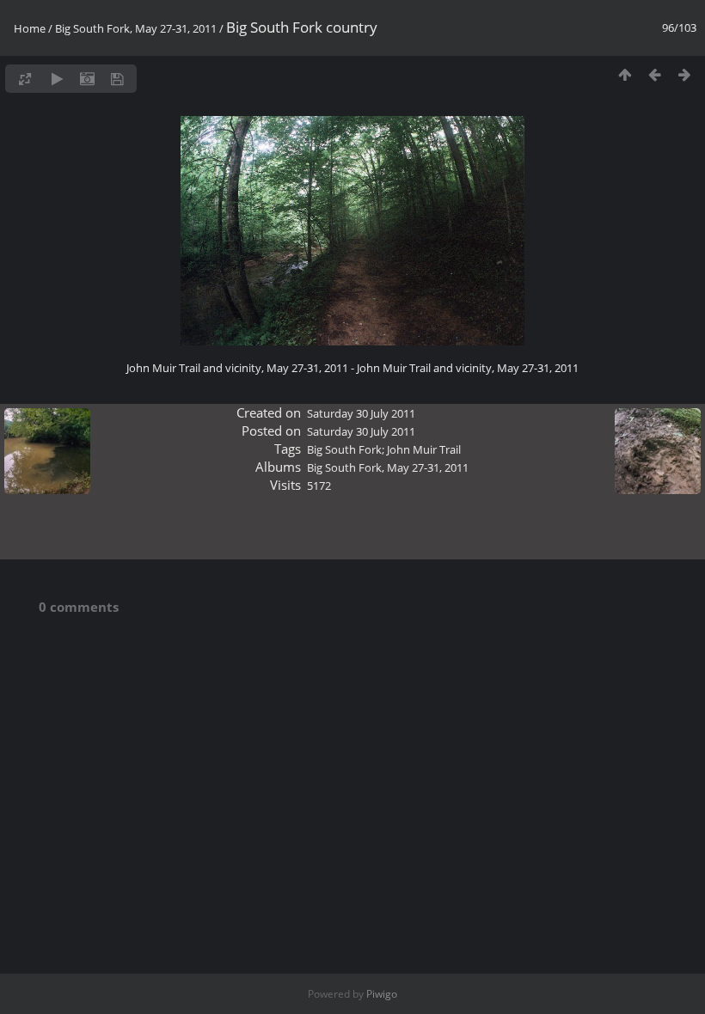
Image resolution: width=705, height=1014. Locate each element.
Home (30, 28)
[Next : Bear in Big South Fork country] (685, 74)
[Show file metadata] (87, 79)
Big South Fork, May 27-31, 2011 (136, 28)
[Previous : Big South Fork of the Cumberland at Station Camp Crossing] (655, 74)
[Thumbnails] (625, 74)
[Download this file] (117, 79)
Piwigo (381, 994)
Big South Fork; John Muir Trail (384, 449)
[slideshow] (57, 79)
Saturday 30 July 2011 (361, 413)
